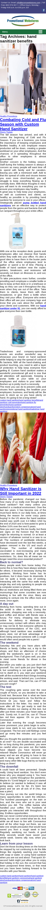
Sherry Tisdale (6, 132)
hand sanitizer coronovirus (18, 878)
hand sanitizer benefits (29, 400)
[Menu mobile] (40, 32)
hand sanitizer (25, 876)
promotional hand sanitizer (18, 409)
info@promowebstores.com (28, 2)
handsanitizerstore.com (14, 407)
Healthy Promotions (8, 116)
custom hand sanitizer (9, 400)
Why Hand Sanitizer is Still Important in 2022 (20, 491)
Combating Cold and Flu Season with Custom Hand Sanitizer (23, 124)
